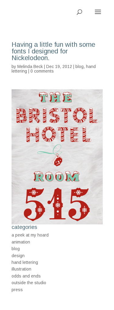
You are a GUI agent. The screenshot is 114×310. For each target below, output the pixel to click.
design (18, 255)
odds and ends (26, 276)
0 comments (42, 71)
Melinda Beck (30, 66)
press (17, 289)
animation (21, 242)
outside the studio (29, 282)
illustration (21, 269)
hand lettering (25, 262)
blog (79, 66)
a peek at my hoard (30, 235)
